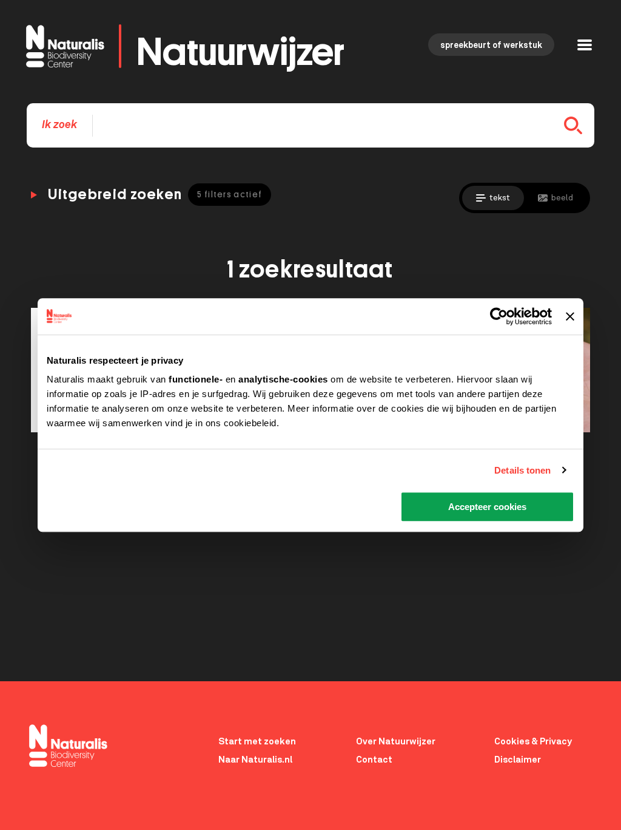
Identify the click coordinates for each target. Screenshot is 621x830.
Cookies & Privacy (533, 741)
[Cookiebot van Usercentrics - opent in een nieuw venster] (499, 316)
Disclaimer (517, 759)
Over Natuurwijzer (395, 741)
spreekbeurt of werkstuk (491, 45)
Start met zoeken (257, 741)
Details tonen (522, 470)
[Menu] (584, 46)
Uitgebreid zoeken (155, 194)
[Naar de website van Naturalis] (68, 746)
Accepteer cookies (487, 507)
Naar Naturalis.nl (255, 759)
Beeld (562, 198)
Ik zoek (59, 125)
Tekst (499, 198)
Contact (374, 759)
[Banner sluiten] (570, 316)
